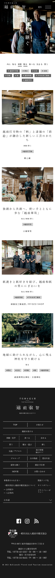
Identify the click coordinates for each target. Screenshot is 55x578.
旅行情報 (39, 450)
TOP (15, 425)
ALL (9, 64)
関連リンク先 (43, 480)
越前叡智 (14, 5)
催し (43, 445)
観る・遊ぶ (27, 445)
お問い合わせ (39, 472)
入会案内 (9, 493)
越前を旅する (27, 431)
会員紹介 (9, 489)
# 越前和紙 (27, 75)
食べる (32, 64)
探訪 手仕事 (40, 465)
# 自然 (44, 71)
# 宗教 (8, 75)
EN (40, 7)
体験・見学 (11, 438)
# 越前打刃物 (13, 71)
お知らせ (39, 425)
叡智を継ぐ (15, 465)
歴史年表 (46, 458)
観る (25, 64)
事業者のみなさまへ (12, 480)
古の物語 (33, 458)
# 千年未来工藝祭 (43, 75)
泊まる (40, 64)
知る (14, 64)
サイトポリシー (44, 485)
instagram (27, 521)
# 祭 (16, 75)
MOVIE (15, 472)
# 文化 (34, 71)
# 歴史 (25, 71)
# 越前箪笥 (27, 80)
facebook (18, 521)
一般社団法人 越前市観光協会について (19, 485)
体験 (20, 64)
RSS (36, 521)
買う (46, 64)
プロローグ (15, 458)
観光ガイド (39, 452)
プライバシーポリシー (44, 491)
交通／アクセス (15, 451)
